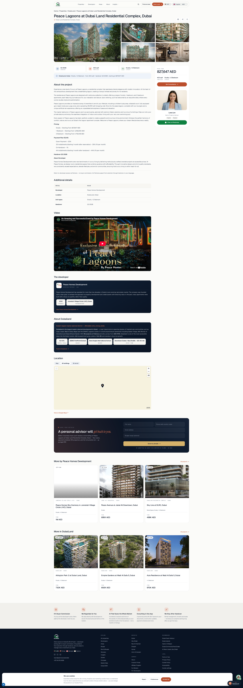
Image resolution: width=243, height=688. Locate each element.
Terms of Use (166, 657)
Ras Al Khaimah (136, 644)
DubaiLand (71, 11)
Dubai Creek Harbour (168, 638)
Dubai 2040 (104, 666)
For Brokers (134, 668)
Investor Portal (135, 662)
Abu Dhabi (134, 641)
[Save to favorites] (187, 19)
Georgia (71, 651)
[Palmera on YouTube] (57, 654)
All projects (183, 461)
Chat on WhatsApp (173, 122)
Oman (63, 651)
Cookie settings (166, 668)
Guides (103, 657)
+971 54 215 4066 (59, 660)
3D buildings (65, 363)
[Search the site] (138, 4)
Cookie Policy (166, 662)
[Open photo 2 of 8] (138, 32)
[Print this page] (178, 19)
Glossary (103, 652)
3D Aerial (75, 363)
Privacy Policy (166, 660)
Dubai (133, 638)
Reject (144, 679)
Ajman (133, 649)
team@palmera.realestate (61, 658)
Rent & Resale (105, 649)
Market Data (104, 663)
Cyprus (78, 651)
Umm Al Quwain (136, 652)
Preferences (154, 679)
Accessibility (166, 665)
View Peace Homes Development (66, 309)
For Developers (135, 671)
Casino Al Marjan (167, 644)
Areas (100, 4)
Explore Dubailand (61, 349)
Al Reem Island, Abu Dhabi (170, 649)
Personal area (146, 4)
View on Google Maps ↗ (61, 413)
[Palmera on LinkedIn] (60, 654)
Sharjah (133, 646)
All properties (105, 638)
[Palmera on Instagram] (54, 654)
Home (56, 11)
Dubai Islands (166, 641)
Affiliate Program (136, 665)
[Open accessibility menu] (3, 684)
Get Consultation (171, 84)
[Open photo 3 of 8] (172, 32)
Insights (115, 4)
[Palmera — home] (58, 4)
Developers (91, 4)
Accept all (166, 679)
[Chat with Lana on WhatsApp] (238, 677)
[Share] (183, 19)
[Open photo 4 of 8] (138, 52)
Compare (103, 660)
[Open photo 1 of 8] (87, 42)
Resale (103, 646)
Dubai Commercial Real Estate (171, 646)
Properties (81, 4)
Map (57, 363)
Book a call (157, 4)
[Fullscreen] (56, 368)
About (108, 4)
